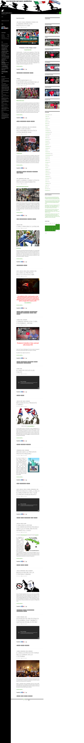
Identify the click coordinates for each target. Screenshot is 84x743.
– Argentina (46, 118)
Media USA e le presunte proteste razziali (26, 453)
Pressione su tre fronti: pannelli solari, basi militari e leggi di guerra (5, 90)
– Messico (46, 160)
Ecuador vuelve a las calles (25, 371)
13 (52, 227)
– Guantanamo (47, 146)
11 (48, 227)
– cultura (46, 135)
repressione (27, 645)
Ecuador (18, 395)
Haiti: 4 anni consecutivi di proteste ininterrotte (27, 181)
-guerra (46, 186)
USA (2, 69)
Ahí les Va (18, 517)
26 (50, 230)
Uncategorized (47, 190)
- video (21, 368)
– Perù (46, 167)
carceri (18, 121)
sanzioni (7, 67)
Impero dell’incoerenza (4, 113)
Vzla (2, 73)
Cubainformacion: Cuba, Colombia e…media (26, 322)
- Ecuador (18, 368)
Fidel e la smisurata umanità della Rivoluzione (53, 198)
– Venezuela (47, 183)
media (18, 483)
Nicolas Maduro (3, 63)
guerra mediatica (30, 361)
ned (5, 62)
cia (4, 46)
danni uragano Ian (20, 265)
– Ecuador (46, 141)
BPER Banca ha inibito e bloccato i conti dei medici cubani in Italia (5, 81)
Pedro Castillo (35, 171)
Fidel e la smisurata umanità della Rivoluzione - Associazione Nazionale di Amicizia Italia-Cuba (52, 197)
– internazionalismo (48, 155)
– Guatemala (47, 148)
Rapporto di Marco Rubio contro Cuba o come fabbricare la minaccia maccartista (52, 217)
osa (2, 66)
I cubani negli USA (3, 83)
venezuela (32, 121)
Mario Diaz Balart (20, 611)
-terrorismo (46, 188)
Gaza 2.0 (2, 112)
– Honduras (46, 151)
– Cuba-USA (47, 134)
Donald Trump (27, 311)
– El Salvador (47, 142)
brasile (2, 46)
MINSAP (3, 62)
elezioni (8, 53)
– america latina (47, 114)
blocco (22, 311)
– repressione (47, 172)
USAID (4, 69)
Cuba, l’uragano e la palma (27, 226)
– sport (46, 179)
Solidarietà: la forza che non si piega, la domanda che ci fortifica (52, 207)
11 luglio (18, 311)
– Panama (46, 165)
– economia (46, 139)
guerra (8, 55)
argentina (6, 43)
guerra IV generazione (33, 311)
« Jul (45, 233)
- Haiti (17, 178)
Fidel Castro (3, 55)
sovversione (28, 444)
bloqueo (6, 45)
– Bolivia (46, 123)
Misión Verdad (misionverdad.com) (22, 186)
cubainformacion (24, 361)
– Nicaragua (47, 162)
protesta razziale (23, 483)
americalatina (19, 171)
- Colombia (18, 319)
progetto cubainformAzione (6, 12)
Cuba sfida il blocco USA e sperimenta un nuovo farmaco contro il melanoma (5, 99)
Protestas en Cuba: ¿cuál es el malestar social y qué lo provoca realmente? (27, 492)
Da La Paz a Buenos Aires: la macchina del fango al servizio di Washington (5, 117)
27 (52, 230)
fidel (4, 54)
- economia (28, 489)
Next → (29, 700)
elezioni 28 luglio (23, 121)
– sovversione (47, 178)
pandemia (5, 66)
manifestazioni (29, 171)
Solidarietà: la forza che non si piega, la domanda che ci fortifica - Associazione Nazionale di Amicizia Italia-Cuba (52, 206)
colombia (18, 361)
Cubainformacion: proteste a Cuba (24, 25)
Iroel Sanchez (18, 248)
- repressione (30, 651)
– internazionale (47, 153)
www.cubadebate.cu (27, 302)
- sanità (25, 523)
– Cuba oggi (46, 130)
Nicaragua (7, 62)
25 (48, 230)
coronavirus (4, 48)
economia (24, 171)
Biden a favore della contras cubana (25, 573)
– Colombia (46, 128)
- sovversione (25, 319)
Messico (4, 59)
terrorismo (6, 68)
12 (50, 227)
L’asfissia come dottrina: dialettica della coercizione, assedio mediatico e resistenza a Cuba (5, 87)
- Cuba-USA (24, 489)
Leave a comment (24, 27)
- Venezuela (18, 78)
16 (58, 227)
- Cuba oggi (18, 224)
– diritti (46, 137)
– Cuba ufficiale (47, 132)
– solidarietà (47, 176)
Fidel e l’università (3, 94)
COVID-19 (4, 49)
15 (56, 227)
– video (46, 185)
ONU (7, 64)
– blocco (46, 121)
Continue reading (19, 66)
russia (4, 67)
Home (2, 16)
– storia (46, 181)
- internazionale (21, 178)
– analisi (46, 116)
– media (46, 158)
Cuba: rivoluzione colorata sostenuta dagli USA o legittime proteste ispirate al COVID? (27, 527)
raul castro (2, 67)
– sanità (46, 174)
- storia (28, 178)
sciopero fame (23, 444)
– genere (46, 144)
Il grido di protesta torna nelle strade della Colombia (27, 654)
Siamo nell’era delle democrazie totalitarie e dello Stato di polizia (5, 101)
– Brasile (46, 125)
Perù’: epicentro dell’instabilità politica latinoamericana (26, 130)
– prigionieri (47, 169)
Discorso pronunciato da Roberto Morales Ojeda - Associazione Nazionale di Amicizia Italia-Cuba (52, 201)
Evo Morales (2, 54)
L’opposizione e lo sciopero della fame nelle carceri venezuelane (27, 82)
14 (54, 227)
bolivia (8, 45)
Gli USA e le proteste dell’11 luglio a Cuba (25, 273)
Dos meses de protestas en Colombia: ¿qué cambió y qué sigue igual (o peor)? (27, 620)
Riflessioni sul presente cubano (26, 404)
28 (54, 230)
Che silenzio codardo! (4, 103)
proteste (28, 121)
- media (25, 178)
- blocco (17, 489)
